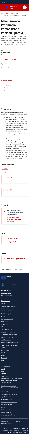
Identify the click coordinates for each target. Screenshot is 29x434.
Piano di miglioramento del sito (10, 422)
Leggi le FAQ (4, 391)
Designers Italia (13, 432)
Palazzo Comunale (12, 238)
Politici (3, 303)
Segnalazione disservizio (7, 397)
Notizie (3, 355)
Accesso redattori (23, 432)
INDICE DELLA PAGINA (7, 81)
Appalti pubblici (5, 322)
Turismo (3, 348)
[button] (4, 2)
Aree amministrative (6, 296)
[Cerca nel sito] (25, 7)
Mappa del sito (5, 421)
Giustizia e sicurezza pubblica (9, 335)
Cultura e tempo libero (7, 329)
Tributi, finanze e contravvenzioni (10, 345)
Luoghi (3, 369)
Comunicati (4, 358)
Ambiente (3, 316)
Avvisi (2, 360)
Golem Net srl (6, 430)
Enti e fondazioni (5, 301)
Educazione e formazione (8, 332)
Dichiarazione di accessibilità (9, 410)
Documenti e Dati (5, 309)
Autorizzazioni (5, 324)
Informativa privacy (6, 405)
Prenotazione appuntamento (16, 259)
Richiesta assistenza (6, 399)
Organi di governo (6, 293)
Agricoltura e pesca (6, 314)
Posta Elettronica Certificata (8, 386)
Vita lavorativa (5, 350)
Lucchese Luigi (7, 177)
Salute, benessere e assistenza (9, 342)
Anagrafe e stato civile (7, 319)
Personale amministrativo (8, 306)
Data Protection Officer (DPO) (9, 415)
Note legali (4, 407)
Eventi (3, 371)
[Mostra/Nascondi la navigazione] (3, 7)
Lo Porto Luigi (7, 190)
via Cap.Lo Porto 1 (12, 242)
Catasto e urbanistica (7, 327)
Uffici (2, 298)
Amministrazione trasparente (9, 402)
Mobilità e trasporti (6, 340)
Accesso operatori (6, 412)
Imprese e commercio (7, 337)
